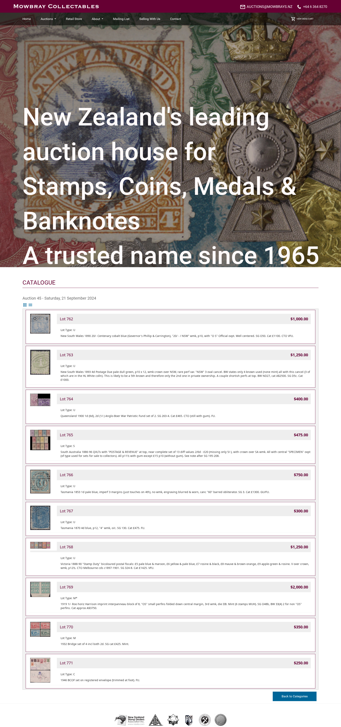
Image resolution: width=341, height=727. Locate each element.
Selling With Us (149, 19)
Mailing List (121, 19)
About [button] (96, 19)
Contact (175, 19)
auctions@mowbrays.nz (269, 7)
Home (26, 19)
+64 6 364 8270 (315, 7)
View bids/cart (305, 19)
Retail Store (74, 19)
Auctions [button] (47, 19)
